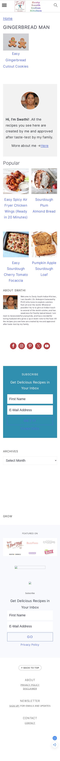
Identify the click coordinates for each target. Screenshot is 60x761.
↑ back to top (30, 668)
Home (8, 18)
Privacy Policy (30, 428)
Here (44, 146)
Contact (30, 723)
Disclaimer (30, 689)
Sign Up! (14, 706)
